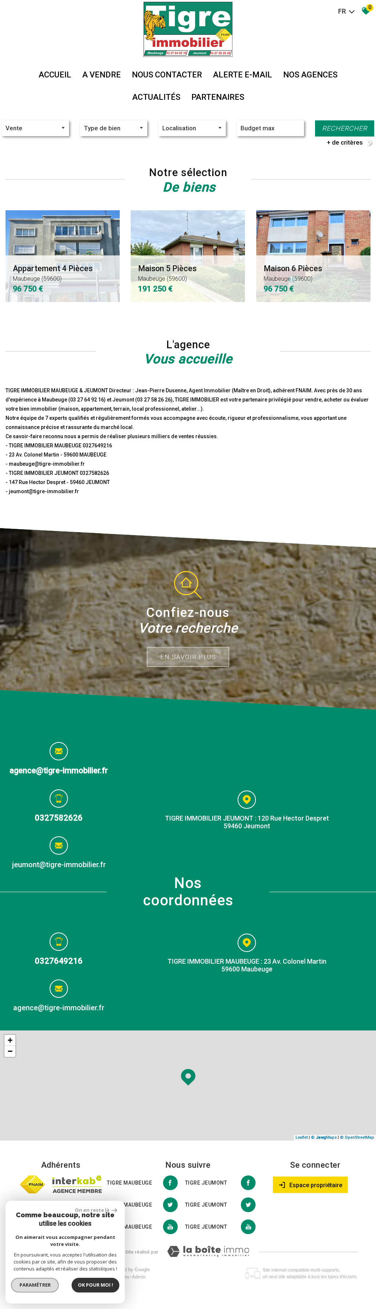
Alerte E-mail (242, 74)
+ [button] (10, 1040)
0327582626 (59, 817)
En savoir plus (188, 657)
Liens (124, 1277)
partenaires (217, 97)
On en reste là (92, 1210)
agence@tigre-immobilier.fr (59, 770)
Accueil (55, 74)
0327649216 (59, 961)
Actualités (156, 97)
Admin (138, 1277)
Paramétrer (35, 1284)
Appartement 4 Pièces (53, 273)
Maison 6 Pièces (293, 273)
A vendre (101, 74)
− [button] (10, 1051)
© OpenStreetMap (357, 1137)
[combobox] (35, 128)
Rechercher (344, 128)
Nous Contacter (167, 74)
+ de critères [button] (345, 142)
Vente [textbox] (14, 128)
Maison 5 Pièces (167, 273)
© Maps (324, 1137)
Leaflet (302, 1137)
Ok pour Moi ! (95, 1284)
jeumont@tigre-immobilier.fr (59, 864)
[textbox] (114, 128)
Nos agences (310, 74)
